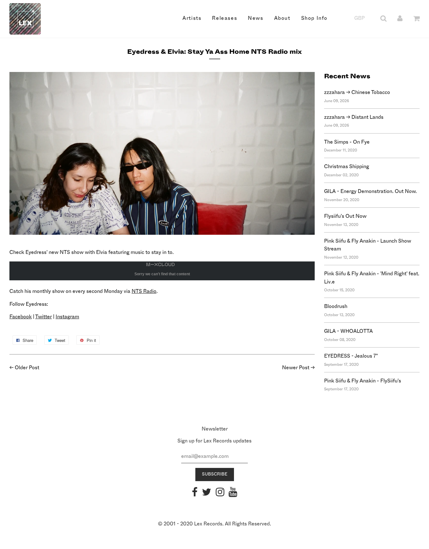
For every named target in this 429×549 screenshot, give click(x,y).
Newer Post (295, 367)
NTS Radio (144, 291)
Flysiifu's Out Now (345, 216)
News (255, 18)
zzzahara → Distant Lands (353, 117)
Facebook (20, 316)
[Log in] (400, 18)
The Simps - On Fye (347, 142)
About (282, 18)
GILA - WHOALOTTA (348, 331)
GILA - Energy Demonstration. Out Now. (370, 191)
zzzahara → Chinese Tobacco (357, 92)
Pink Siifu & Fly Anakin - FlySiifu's (362, 380)
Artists (191, 18)
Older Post (27, 367)
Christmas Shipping (346, 166)
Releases (224, 18)
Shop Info (314, 18)
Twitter (43, 316)
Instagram (67, 316)
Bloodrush (335, 306)
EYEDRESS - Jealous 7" (351, 356)
